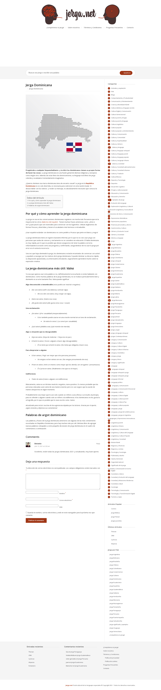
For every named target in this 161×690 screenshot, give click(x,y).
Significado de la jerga (118, 465)
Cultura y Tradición (117, 174)
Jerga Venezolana (117, 326)
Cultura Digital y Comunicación (121, 111)
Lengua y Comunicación (119, 340)
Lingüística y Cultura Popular (120, 436)
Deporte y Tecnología (118, 180)
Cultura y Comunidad (118, 137)
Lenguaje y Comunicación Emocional (123, 389)
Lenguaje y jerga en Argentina (121, 415)
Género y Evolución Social (119, 231)
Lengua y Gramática (117, 353)
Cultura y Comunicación (119, 134)
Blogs (113, 95)
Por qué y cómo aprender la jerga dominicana (44, 200)
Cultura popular (116, 128)
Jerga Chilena (115, 254)
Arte (112, 91)
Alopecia (114, 544)
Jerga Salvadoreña (117, 320)
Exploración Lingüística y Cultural (122, 206)
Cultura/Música (116, 177)
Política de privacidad (112, 658)
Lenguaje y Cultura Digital (119, 395)
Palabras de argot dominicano (39, 205)
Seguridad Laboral (117, 462)
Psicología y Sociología (118, 452)
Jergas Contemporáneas (119, 336)
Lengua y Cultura (116, 343)
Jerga (113, 241)
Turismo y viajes (116, 497)
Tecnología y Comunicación (120, 490)
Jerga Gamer (115, 281)
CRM (112, 536)
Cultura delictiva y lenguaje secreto (122, 108)
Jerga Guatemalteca (117, 284)
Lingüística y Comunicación (120, 429)
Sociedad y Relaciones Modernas (122, 480)
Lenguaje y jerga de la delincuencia (122, 412)
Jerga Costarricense (117, 264)
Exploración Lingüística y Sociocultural (120, 210)
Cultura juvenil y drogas (119, 118)
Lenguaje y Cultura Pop (118, 402)
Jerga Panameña (116, 307)
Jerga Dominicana (117, 271)
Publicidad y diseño (117, 455)
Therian (113, 532)
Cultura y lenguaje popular (120, 157)
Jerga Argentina (117, 244)
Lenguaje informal (117, 379)
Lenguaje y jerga (116, 409)
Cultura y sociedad (118, 164)
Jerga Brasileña (116, 251)
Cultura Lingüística (117, 124)
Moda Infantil (115, 442)
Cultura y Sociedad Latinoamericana (123, 167)
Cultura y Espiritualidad (118, 141)
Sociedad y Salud (117, 484)
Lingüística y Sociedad (118, 439)
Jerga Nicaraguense (117, 304)
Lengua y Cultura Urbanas (119, 349)
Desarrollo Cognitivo (118, 187)
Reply (98, 444)
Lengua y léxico (116, 359)
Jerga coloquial (116, 261)
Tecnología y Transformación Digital (123, 494)
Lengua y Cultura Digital (119, 346)
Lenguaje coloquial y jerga (119, 376)
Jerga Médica (115, 513)
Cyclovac (114, 540)
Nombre (62, 493)
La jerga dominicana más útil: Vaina (40, 203)
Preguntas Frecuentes (114, 27)
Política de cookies (111, 661)
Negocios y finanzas (118, 446)
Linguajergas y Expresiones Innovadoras (121, 418)
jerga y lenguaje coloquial (119, 333)
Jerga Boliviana (116, 248)
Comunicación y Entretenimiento (122, 101)
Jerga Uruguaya (116, 323)
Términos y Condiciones (93, 27)
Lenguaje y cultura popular (120, 405)
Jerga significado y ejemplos (119, 624)
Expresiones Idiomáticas (119, 218)
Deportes (114, 183)
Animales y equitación (118, 88)
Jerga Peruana (116, 313)
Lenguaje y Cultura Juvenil (119, 399)
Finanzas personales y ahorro (121, 225)
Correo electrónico (66, 500)
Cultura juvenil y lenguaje (119, 121)
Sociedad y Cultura (117, 474)
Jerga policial (115, 317)
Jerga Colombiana (117, 258)
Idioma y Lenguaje (117, 238)
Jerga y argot (115, 330)
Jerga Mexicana (117, 300)
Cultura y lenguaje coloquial (120, 151)
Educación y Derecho (118, 197)
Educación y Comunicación (120, 193)
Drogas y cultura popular (119, 190)
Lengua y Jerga (116, 356)
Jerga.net (69, 685)
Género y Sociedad (117, 235)
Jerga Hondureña (117, 290)
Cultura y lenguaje (118, 147)
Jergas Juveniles (116, 521)
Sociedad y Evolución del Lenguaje (122, 477)
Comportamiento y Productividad (122, 98)
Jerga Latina (115, 297)
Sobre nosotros (74, 27)
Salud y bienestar (117, 459)
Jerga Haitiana (115, 287)
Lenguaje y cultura (117, 392)
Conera (113, 509)
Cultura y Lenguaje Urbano (120, 160)
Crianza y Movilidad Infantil (120, 105)
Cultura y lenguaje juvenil (119, 154)
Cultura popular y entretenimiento (122, 131)
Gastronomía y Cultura (118, 228)
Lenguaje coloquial (118, 369)
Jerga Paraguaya (116, 310)
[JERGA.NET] (80, 14)
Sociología (114, 487)
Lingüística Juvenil (117, 423)
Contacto (130, 27)
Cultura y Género (117, 144)
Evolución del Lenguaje (118, 203)
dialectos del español (50, 222)
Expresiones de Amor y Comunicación (120, 214)
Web (60, 507)
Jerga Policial (115, 517)
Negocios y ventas (117, 449)
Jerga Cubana (115, 267)
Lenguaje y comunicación (120, 386)
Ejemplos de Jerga (118, 200)
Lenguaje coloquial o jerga (120, 372)
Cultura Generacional (118, 114)
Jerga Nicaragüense (116, 603)
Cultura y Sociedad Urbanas (120, 170)
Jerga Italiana (115, 294)
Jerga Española (117, 277)
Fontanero (32, 666)
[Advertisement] (80, 50)
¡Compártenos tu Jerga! (55, 27)
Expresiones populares (119, 221)
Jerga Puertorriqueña (117, 617)
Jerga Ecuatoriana (117, 274)
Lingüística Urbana (117, 426)
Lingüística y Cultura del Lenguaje (122, 433)
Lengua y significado (118, 363)
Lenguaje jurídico (116, 382)
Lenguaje (114, 366)
